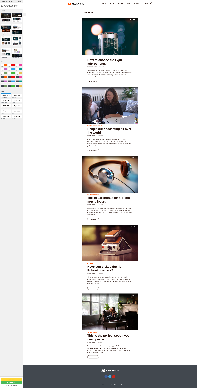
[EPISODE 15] (110, 36)
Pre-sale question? (12, 385)
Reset (19, 1)
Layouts (112, 4)
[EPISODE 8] (110, 105)
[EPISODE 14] (110, 174)
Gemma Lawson (93, 66)
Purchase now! (12, 379)
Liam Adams (92, 135)
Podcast (120, 4)
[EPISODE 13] (110, 312)
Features (136, 4)
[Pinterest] (113, 376)
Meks (105, 384)
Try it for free (12, 382)
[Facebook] (106, 376)
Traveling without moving (95, 126)
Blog (128, 4)
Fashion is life (91, 263)
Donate (148, 4)
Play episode (94, 81)
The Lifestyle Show (92, 57)
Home (104, 4)
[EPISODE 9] (110, 243)
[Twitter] (109, 376)
